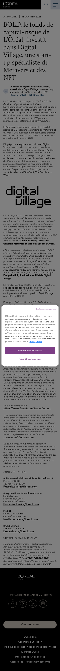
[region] (30, 335)
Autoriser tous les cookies (30, 350)
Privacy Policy (36, 341)
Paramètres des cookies (30, 359)
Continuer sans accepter (46, 309)
